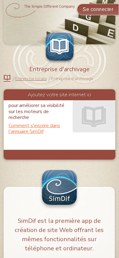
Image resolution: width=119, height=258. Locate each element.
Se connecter (98, 9)
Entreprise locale (31, 79)
